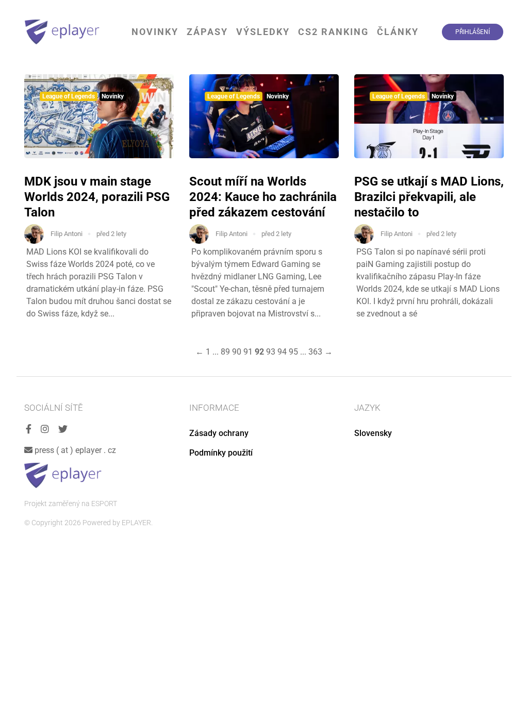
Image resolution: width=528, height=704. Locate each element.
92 (259, 352)
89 (225, 352)
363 (315, 352)
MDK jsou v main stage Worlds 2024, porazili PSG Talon (97, 197)
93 (270, 352)
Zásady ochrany (219, 433)
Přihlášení (472, 32)
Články (398, 31)
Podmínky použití (221, 453)
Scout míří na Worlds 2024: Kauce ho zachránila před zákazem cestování (263, 197)
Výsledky (263, 31)
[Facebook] (28, 429)
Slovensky (373, 433)
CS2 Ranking (333, 31)
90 (236, 352)
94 (282, 352)
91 (248, 352)
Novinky (154, 31)
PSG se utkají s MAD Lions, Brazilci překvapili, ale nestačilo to (429, 197)
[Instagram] (45, 429)
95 (293, 352)
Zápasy (207, 31)
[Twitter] (63, 429)
